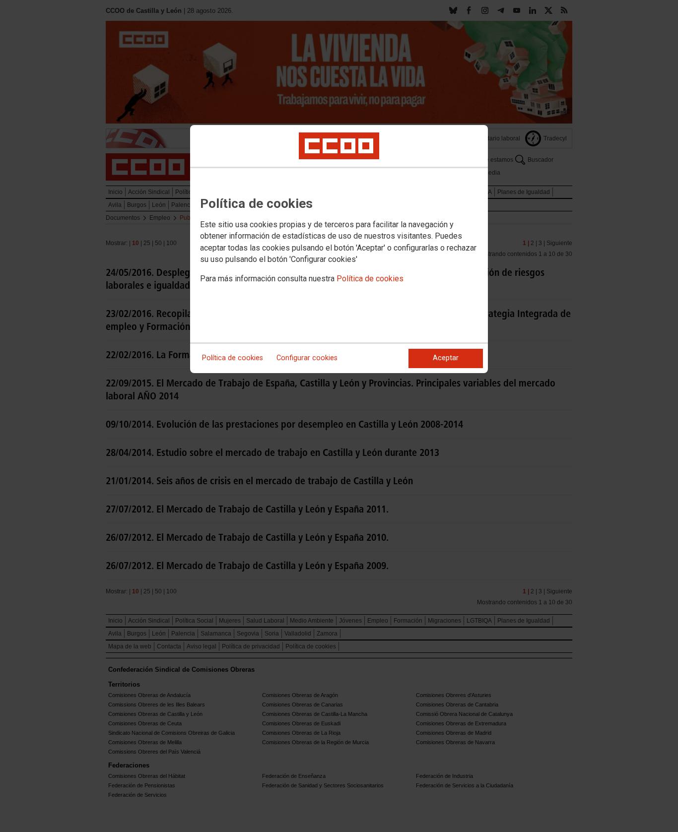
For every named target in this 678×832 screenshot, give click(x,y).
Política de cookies (370, 278)
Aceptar (446, 358)
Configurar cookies (307, 358)
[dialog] (339, 249)
